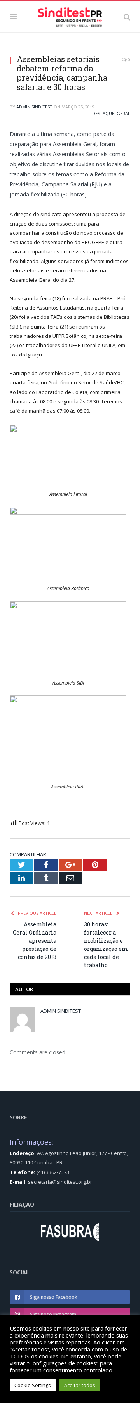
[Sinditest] (70, 15)
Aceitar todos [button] (79, 1385)
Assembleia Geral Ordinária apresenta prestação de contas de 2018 (34, 941)
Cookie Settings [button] (32, 1385)
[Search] (127, 16)
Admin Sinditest (34, 107)
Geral (123, 113)
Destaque (103, 113)
